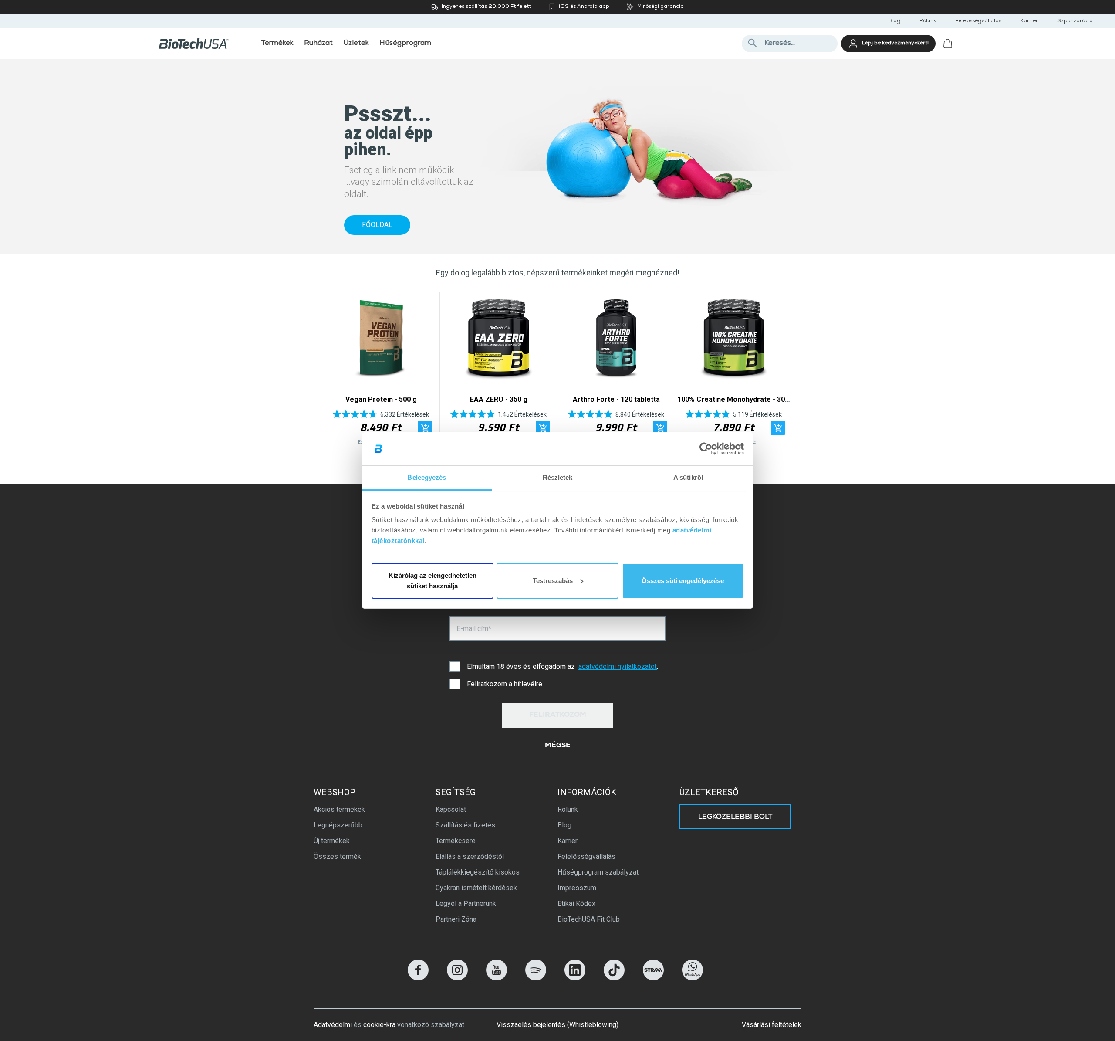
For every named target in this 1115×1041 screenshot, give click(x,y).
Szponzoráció (1074, 21)
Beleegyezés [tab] (426, 477)
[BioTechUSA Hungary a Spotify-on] (535, 978)
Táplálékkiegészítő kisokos (478, 872)
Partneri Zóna (456, 919)
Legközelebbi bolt (735, 817)
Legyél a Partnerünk (466, 903)
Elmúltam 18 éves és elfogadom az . (562, 666)
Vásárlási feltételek (771, 1025)
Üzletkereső (709, 792)
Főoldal (377, 224)
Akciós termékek (339, 809)
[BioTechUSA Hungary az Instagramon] (457, 978)
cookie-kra (379, 1025)
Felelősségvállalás (978, 21)
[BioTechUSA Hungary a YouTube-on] (496, 978)
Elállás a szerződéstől (470, 856)
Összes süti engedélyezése (683, 580)
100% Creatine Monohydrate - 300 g (736, 399)
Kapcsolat (451, 809)
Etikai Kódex (576, 903)
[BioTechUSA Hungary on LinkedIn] (574, 978)
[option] (381, 370)
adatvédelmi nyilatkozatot (617, 666)
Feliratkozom (557, 715)
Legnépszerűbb (338, 825)
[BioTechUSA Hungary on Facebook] (418, 978)
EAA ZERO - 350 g (498, 399)
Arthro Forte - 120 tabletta (616, 399)
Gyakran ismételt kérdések (476, 888)
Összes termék (337, 856)
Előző (334, 370)
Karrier (1029, 21)
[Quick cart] (425, 428)
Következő (781, 370)
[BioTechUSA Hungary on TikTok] (614, 978)
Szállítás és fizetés (465, 825)
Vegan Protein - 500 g (381, 399)
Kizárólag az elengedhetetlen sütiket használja (432, 581)
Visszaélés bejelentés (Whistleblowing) (557, 1025)
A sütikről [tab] (688, 477)
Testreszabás (553, 580)
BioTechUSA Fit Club (589, 919)
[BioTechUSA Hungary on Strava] (653, 978)
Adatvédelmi (333, 1025)
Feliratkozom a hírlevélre (504, 684)
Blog (894, 21)
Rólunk (927, 21)
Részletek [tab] (558, 477)
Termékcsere (456, 841)
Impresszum (577, 888)
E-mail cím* (473, 628)
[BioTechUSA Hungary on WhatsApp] (692, 978)
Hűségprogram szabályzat (598, 872)
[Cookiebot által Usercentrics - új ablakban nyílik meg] (706, 448)
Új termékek (332, 841)
